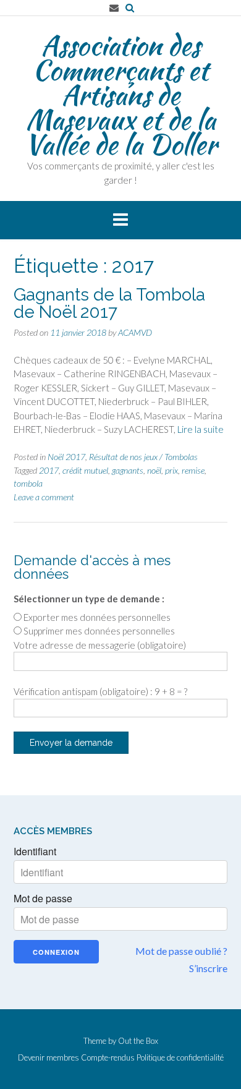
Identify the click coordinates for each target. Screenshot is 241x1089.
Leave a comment (44, 497)
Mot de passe (43, 898)
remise (193, 470)
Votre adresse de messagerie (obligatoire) (100, 645)
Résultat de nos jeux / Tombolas (143, 456)
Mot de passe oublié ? (181, 951)
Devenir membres (48, 1058)
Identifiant (35, 851)
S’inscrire (208, 968)
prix (171, 470)
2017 (49, 470)
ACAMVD (135, 332)
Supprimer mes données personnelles (99, 630)
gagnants (127, 470)
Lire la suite (200, 429)
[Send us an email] (114, 7)
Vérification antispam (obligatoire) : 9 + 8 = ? (100, 691)
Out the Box (138, 1041)
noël (154, 470)
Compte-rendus (108, 1058)
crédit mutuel (85, 470)
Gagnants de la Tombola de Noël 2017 (109, 303)
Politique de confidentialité (180, 1058)
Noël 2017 (66, 456)
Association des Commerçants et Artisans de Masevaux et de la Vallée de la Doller (121, 94)
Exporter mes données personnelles (97, 617)
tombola (28, 483)
